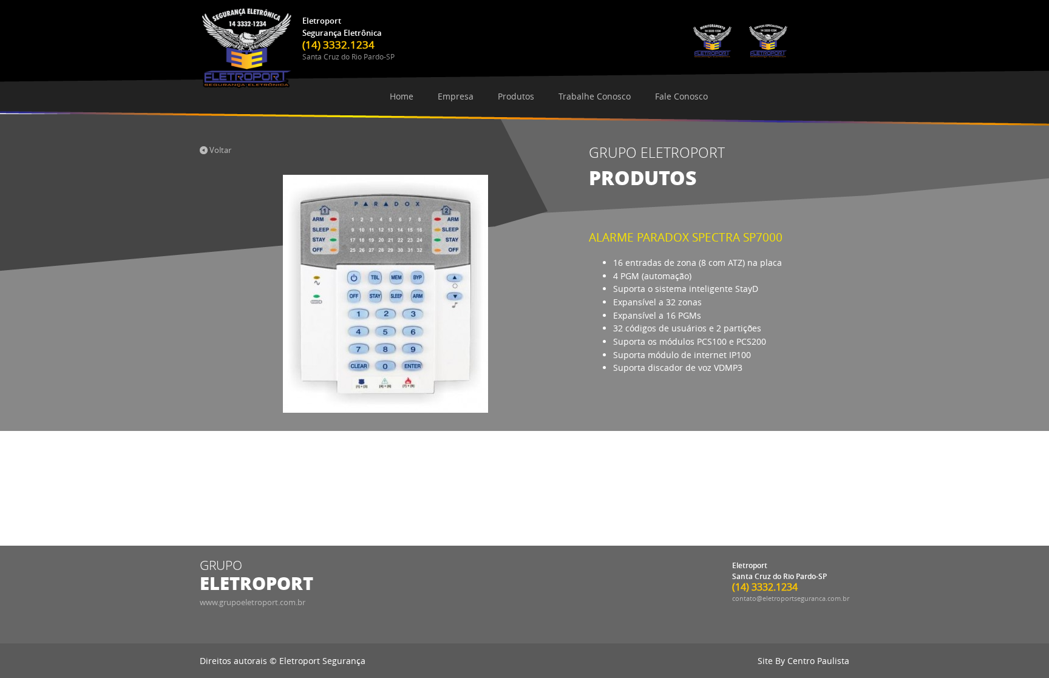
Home (401, 96)
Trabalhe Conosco (594, 96)
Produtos (516, 96)
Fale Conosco (681, 96)
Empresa (456, 96)
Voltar (219, 149)
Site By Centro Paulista (803, 660)
